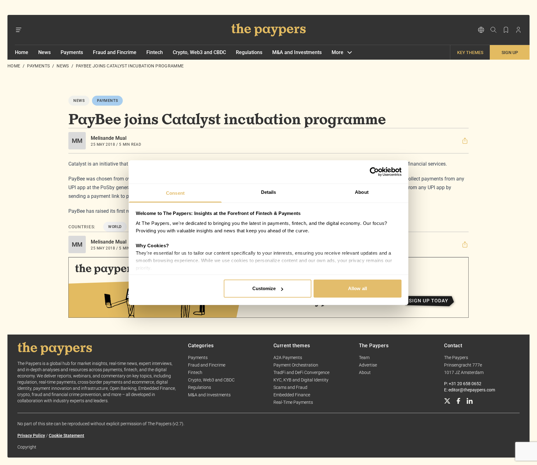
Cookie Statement (66, 435)
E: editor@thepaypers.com (469, 389)
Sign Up (510, 52)
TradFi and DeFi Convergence (301, 372)
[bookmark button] (506, 30)
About (365, 372)
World (115, 227)
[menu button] (18, 30)
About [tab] (362, 192)
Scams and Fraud (290, 387)
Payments (72, 52)
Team (364, 357)
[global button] (481, 30)
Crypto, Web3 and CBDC (199, 52)
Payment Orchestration (295, 364)
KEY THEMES (470, 52)
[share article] (465, 140)
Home (21, 52)
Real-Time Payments (293, 402)
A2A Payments (287, 357)
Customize (264, 288)
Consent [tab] (175, 193)
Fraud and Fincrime (114, 52)
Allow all (357, 288)
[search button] (493, 30)
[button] (465, 140)
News (44, 52)
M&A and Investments (297, 52)
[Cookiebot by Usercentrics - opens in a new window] (374, 171)
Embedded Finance (291, 394)
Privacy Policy (31, 435)
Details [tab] (268, 192)
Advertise (368, 364)
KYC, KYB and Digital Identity (300, 379)
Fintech (154, 52)
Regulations (249, 52)
